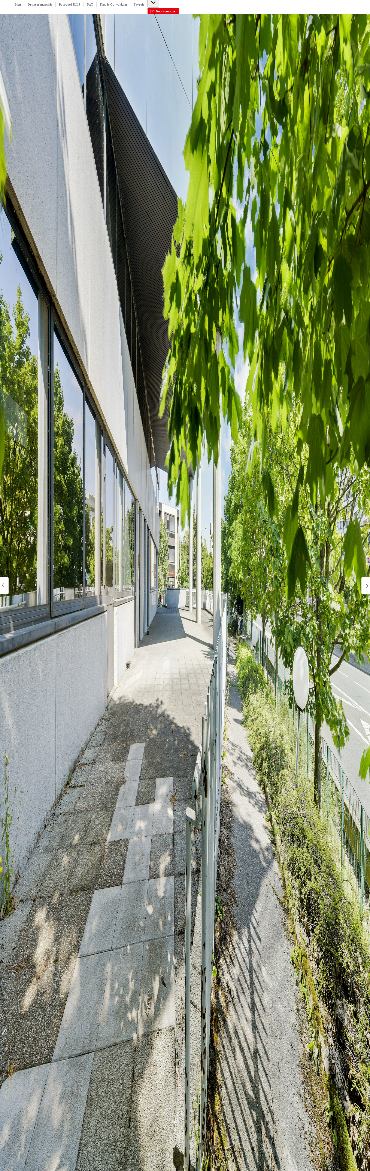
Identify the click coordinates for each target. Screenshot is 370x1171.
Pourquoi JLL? (69, 4)
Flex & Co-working (113, 4)
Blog (18, 4)
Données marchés (40, 4)
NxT (90, 4)
